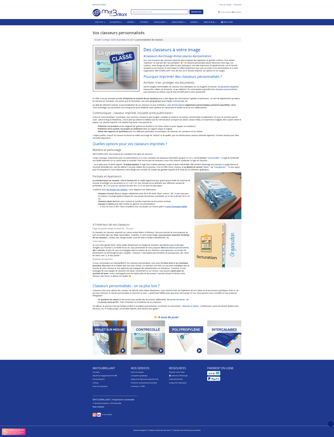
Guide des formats (176, 379)
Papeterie (144, 22)
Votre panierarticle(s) (231, 12)
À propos (96, 372)
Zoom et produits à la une (122, 39)
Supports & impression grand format (144, 379)
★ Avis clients (107, 414)
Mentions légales (139, 430)
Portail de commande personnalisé (144, 383)
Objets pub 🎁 (209, 22)
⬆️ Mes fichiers (227, 22)
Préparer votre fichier (177, 372)
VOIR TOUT (99, 22)
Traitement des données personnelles (186, 430)
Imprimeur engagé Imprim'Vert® (105, 376)
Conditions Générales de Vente (158, 430)
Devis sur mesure (137, 372)
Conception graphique (139, 376)
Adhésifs (194, 22)
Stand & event (160, 22)
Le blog (106, 39)
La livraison (135, 386)
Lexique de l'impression (178, 383)
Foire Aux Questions (100, 386)
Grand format (178, 22)
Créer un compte (225, 5)
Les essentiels (115, 22)
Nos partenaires (99, 379)
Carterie (130, 22)
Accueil (97, 39)
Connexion (237, 5)
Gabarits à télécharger (179, 376)
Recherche (196, 11)
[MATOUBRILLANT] (110, 12)
